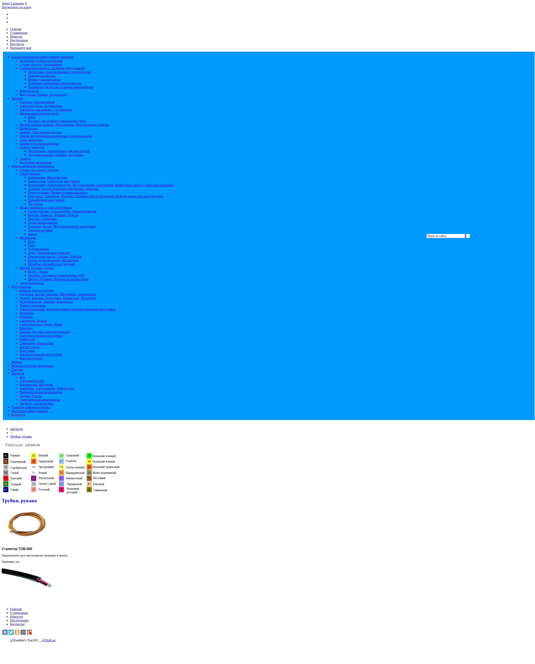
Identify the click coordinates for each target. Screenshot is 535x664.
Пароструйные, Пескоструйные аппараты (58, 192)
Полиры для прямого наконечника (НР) (56, 275)
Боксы (32, 234)
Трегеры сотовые (40, 230)
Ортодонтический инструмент (41, 335)
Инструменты (21, 286)
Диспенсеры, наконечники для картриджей (59, 151)
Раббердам (27, 339)
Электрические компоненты (40, 399)
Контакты (17, 44)
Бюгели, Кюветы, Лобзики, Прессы (53, 215)
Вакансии (18, 414)
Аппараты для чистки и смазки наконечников (60, 87)
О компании (19, 33)
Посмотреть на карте (16, 7)
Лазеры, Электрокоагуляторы (40, 132)
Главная (15, 29)
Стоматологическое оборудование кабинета (42, 57)
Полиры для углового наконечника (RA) (57, 121)
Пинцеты (26, 317)
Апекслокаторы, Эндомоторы (41, 106)
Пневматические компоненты (41, 392)
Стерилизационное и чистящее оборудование (52, 68)
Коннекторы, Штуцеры (36, 384)
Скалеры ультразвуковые (37, 102)
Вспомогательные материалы (32, 365)
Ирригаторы (28, 128)
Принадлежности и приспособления (46, 207)
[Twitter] (11, 632)
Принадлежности (32, 147)
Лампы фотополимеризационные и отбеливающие (56, 136)
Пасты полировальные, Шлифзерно (53, 260)
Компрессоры (29, 90)
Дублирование (38, 249)
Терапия (17, 98)
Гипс (31, 245)
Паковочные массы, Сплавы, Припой (55, 256)
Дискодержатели (31, 283)
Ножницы (27, 313)
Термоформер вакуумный (46, 200)
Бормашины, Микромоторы (48, 177)
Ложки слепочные (33, 305)
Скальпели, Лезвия (33, 320)
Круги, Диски (38, 271)
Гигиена (17, 369)
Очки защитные (31, 139)
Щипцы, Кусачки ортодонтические (45, 332)
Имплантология (31, 358)
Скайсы (25, 158)
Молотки (26, 328)
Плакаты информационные (30, 407)
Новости (16, 36)
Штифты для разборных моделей (51, 264)
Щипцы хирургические (36, 290)
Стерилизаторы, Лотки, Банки (41, 324)
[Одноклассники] (17, 632)
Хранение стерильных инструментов (54, 83)
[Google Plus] (29, 632)
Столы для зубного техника (39, 170)
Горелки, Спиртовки (42, 219)
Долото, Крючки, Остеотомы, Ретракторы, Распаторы (58, 298)
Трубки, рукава (21, 436)
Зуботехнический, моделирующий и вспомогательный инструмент (68, 309)
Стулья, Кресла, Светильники (41, 64)
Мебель (16, 362)
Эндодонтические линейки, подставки (55, 155)
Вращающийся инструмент (39, 113)
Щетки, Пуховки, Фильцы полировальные (58, 279)
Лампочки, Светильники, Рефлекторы (47, 388)
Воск (31, 241)
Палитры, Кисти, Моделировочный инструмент (62, 226)
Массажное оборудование (29, 411)
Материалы (28, 237)
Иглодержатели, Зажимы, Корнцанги (46, 301)
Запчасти (17, 373)
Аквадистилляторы (42, 75)
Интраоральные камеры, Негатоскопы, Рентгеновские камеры (64, 124)
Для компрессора (32, 381)
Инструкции (19, 40)
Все (22, 377)
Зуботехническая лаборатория (32, 166)
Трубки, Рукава (31, 396)
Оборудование (30, 173)
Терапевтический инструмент (41, 354)
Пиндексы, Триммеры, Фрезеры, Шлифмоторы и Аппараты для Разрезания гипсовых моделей (95, 196)
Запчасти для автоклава (36, 403)
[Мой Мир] (23, 632)
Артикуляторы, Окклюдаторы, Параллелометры (62, 211)
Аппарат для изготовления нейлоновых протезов (63, 188)
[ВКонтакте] (5, 632)
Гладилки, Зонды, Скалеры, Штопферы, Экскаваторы (58, 294)
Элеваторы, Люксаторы (37, 343)
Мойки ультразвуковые (44, 79)
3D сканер (35, 203)
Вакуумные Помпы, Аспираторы (43, 94)
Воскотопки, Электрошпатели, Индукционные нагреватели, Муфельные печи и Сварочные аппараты (101, 185)
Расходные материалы (35, 162)
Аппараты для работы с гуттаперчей (46, 109)
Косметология (30, 347)
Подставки (27, 350)
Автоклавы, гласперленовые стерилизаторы (59, 72)
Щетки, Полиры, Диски (37, 268)
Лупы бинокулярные (43, 222)
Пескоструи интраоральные (39, 143)
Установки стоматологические (41, 60)
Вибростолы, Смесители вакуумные (54, 181)
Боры (32, 117)
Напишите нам (20, 48)
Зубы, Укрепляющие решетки (49, 252)
